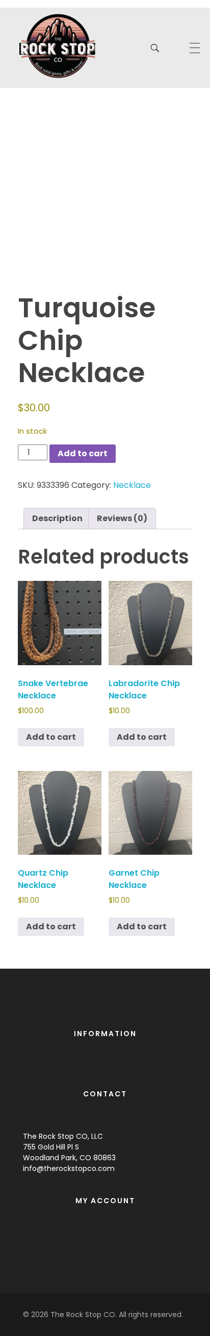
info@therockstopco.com (69, 1168)
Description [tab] (57, 518)
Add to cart (83, 453)
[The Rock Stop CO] (57, 46)
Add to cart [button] (51, 737)
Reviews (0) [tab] (122, 518)
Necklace (132, 485)
